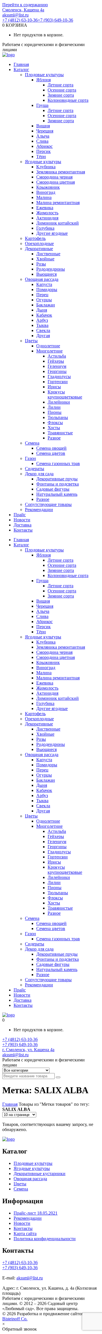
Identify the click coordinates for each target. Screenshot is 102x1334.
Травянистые (60, 432)
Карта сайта (25, 1233)
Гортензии (58, 381)
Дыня (41, 310)
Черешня (44, 130)
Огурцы (44, 299)
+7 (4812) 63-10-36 (20, 20)
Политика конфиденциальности (45, 1238)
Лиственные (48, 253)
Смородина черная (54, 177)
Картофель (35, 238)
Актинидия (47, 217)
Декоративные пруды (57, 478)
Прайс (20, 514)
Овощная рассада (41, 279)
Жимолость (47, 212)
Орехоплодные (39, 243)
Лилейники (59, 402)
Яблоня (43, 79)
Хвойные (45, 258)
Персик (43, 151)
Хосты (54, 427)
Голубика (45, 228)
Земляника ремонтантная (60, 171)
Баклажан (45, 304)
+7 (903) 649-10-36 (55, 20)
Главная (21, 64)
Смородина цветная (55, 182)
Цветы (31, 340)
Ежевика (44, 207)
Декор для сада (39, 473)
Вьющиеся (46, 274)
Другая (43, 335)
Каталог (21, 69)
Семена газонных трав (58, 463)
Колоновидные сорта (68, 100)
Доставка (22, 524)
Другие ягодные (52, 233)
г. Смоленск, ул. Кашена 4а (28, 1049)
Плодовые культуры (44, 74)
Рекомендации (39, 509)
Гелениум (57, 366)
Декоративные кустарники (39, 1173)
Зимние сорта (61, 95)
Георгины (57, 371)
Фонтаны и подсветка (57, 484)
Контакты (23, 530)
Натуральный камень (56, 494)
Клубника (46, 166)
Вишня (43, 125)
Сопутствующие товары (48, 504)
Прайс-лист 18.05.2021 (36, 1213)
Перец (42, 294)
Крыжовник (48, 187)
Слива (42, 141)
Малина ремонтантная (58, 202)
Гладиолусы (59, 376)
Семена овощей (51, 448)
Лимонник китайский (57, 223)
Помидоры (46, 289)
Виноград (45, 192)
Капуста (44, 284)
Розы (41, 264)
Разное (54, 437)
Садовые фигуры (52, 489)
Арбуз (42, 320)
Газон (30, 458)
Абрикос (44, 146)
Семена (32, 443)
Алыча (42, 136)
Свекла (43, 330)
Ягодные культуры (43, 161)
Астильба (57, 356)
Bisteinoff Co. (14, 1318)
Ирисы (54, 386)
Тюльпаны (58, 417)
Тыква (42, 325)
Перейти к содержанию (25, 4)
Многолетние (49, 350)
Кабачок (44, 315)
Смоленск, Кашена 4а (23, 9)
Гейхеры (56, 361)
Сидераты (34, 468)
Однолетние (48, 345)
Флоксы (55, 422)
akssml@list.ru (15, 15)
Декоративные (39, 248)
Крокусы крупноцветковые (65, 394)
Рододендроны (50, 269)
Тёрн (41, 156)
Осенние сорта (62, 90)
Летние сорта (60, 84)
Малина (44, 197)
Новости (22, 519)
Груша (42, 105)
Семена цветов (50, 453)
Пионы (54, 412)
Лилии (54, 407)
